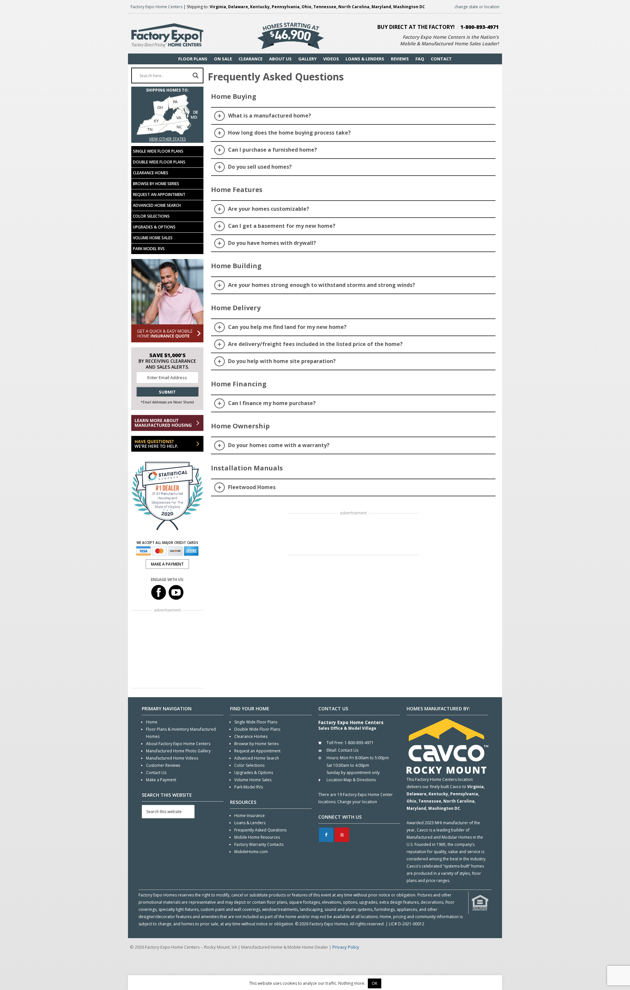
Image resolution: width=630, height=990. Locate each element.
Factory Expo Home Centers (156, 7)
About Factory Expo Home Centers (178, 743)
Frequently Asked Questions (260, 830)
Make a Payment (161, 780)
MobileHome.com (251, 851)
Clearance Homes (150, 173)
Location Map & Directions (351, 780)
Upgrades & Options (154, 227)
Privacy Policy (345, 947)
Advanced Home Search (157, 205)
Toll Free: (335, 742)
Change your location (357, 802)
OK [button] (374, 983)
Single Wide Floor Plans (158, 151)
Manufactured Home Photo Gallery (178, 751)
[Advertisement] (353, 534)
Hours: (332, 758)
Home (152, 722)
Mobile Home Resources (257, 837)
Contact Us (156, 772)
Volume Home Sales (153, 238)
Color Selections (151, 216)
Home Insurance (249, 815)
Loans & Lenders (249, 823)
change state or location (476, 7)
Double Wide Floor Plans (159, 162)
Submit (167, 392)
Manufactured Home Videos (172, 758)
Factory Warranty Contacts (259, 844)
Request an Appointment (159, 194)
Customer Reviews (163, 765)
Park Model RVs (149, 248)
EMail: (331, 750)
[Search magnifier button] (195, 75)
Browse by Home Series (156, 183)
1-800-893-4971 (479, 27)
